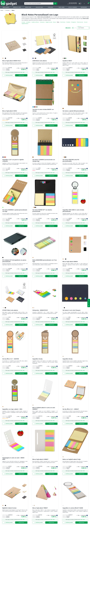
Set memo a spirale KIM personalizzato (73, 111)
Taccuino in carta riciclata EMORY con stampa (43, 110)
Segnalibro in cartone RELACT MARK (73, 508)
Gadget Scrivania (49, 22)
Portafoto (68, 22)
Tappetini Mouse (25, 23)
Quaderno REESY (67, 61)
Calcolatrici (28, 22)
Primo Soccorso (80, 22)
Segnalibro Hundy (37, 359)
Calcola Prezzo (21, 75)
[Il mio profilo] (84, 3)
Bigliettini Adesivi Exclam (9, 508)
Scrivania (7, 10)
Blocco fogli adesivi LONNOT (40, 459)
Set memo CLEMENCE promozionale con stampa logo (43, 160)
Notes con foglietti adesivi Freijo (72, 459)
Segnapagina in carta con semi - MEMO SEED (13, 458)
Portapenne (73, 22)
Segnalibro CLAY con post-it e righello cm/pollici (13, 160)
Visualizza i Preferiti (88, 300)
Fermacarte (42, 22)
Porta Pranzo (62, 22)
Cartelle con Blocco (35, 22)
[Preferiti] (26, 32)
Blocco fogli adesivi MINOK (70, 262)
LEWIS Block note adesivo (39, 61)
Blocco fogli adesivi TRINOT (40, 508)
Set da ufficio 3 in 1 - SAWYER (10, 359)
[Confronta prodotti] (8, 75)
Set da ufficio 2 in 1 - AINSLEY (71, 409)
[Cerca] (55, 3)
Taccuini (85, 22)
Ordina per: (80, 26)
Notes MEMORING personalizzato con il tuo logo (44, 261)
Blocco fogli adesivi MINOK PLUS (11, 61)
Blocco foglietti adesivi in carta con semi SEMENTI (43, 408)
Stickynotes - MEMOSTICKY (40, 310)
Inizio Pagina (88, 305)
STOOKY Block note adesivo (10, 310)
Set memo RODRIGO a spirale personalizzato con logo (14, 210)
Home (2, 10)
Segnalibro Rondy (67, 359)
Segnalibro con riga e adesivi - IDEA (12, 409)
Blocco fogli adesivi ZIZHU (9, 111)
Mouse (54, 22)
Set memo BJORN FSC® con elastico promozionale (42, 210)
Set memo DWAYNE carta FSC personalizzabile (71, 160)
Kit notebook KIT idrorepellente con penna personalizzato (14, 261)
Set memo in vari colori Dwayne (71, 310)
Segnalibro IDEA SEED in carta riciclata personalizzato (73, 210)
